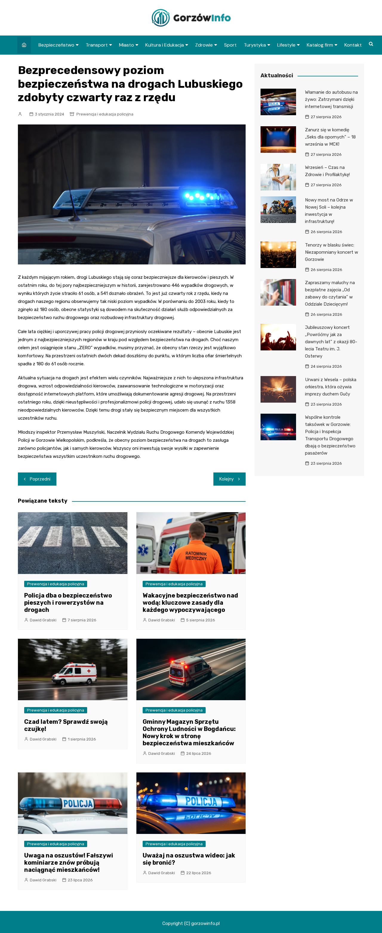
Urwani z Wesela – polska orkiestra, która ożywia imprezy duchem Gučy (330, 387)
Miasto (126, 45)
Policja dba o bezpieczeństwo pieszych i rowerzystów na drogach (68, 602)
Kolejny (226, 479)
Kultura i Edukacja (164, 45)
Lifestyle (286, 45)
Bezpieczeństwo (56, 45)
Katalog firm (320, 45)
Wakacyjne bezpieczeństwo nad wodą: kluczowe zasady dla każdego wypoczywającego (190, 602)
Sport (230, 45)
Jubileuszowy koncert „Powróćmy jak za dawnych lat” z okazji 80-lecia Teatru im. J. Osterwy (331, 342)
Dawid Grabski (43, 620)
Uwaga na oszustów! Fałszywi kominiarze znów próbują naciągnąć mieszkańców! (68, 862)
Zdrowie (204, 45)
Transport (97, 45)
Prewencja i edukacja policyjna (104, 114)
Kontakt (353, 45)
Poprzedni (40, 479)
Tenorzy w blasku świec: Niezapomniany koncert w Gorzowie (331, 252)
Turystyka (255, 45)
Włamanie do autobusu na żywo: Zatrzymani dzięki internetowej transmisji (331, 99)
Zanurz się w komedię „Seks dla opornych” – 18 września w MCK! (330, 137)
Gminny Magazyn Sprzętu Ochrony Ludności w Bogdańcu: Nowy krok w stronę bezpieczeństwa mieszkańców (189, 732)
